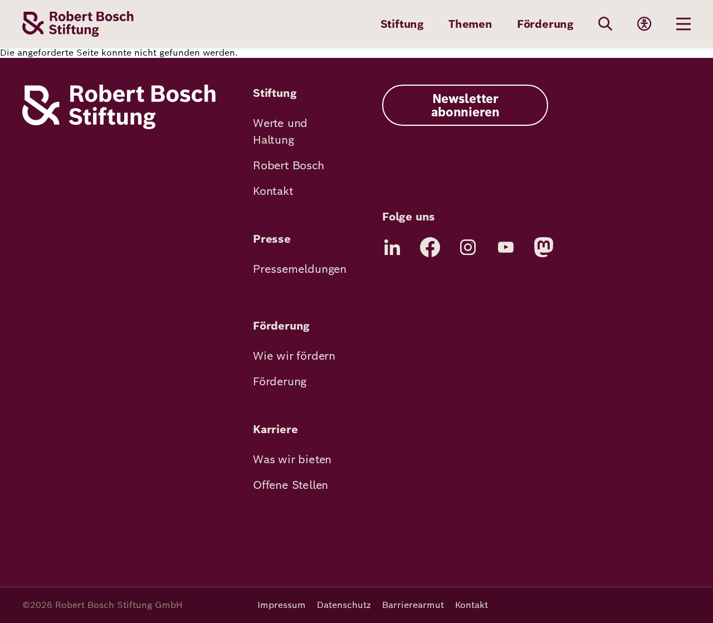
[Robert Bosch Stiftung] (119, 126)
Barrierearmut (413, 605)
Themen (470, 24)
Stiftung (402, 24)
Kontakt (273, 191)
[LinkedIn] (392, 247)
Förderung (545, 24)
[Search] (605, 24)
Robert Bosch (288, 165)
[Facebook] (430, 247)
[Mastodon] (544, 247)
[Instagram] (468, 247)
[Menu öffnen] (683, 24)
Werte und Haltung (280, 131)
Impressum (281, 605)
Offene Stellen (290, 485)
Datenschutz (344, 605)
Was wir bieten (292, 459)
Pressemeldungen (299, 269)
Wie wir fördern (294, 356)
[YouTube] (506, 247)
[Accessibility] (644, 24)
